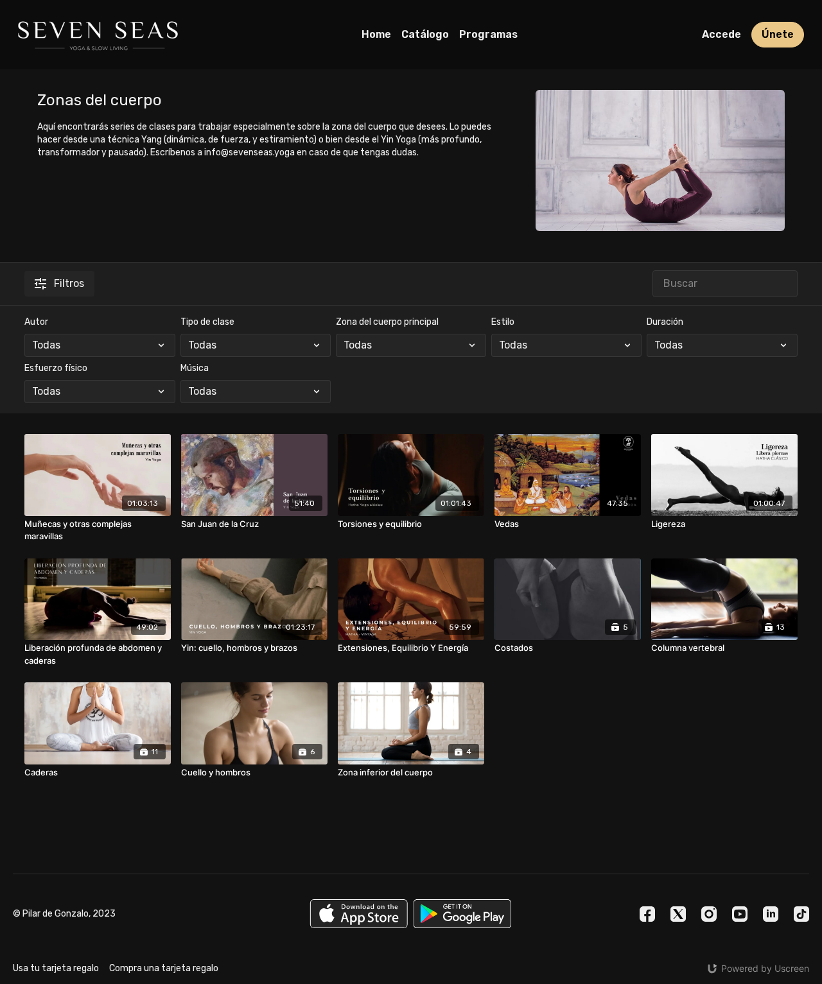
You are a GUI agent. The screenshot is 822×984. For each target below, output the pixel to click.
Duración (665, 321)
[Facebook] (647, 914)
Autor (36, 321)
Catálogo (425, 34)
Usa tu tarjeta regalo (56, 968)
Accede (721, 34)
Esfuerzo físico (55, 368)
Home (376, 34)
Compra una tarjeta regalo (163, 968)
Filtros (69, 283)
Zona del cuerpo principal (387, 321)
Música (194, 368)
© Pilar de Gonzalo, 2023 (64, 914)
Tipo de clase (207, 321)
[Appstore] (359, 913)
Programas (488, 34)
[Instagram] (709, 914)
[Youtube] (740, 914)
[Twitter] (678, 914)
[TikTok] (801, 914)
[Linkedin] (770, 914)
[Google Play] (462, 913)
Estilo (502, 321)
